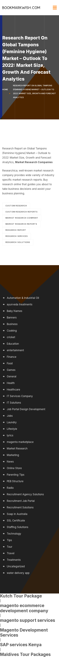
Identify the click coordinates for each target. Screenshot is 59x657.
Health (11, 383)
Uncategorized (16, 566)
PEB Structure (15, 481)
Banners (12, 317)
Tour (9, 546)
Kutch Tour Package (21, 596)
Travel (10, 553)
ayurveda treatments (19, 304)
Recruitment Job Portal (21, 500)
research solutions (17, 242)
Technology (14, 533)
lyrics (10, 435)
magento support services (27, 620)
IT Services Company (20, 396)
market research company (21, 218)
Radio (10, 487)
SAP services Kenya (21, 644)
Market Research (17, 448)
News (10, 461)
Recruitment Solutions (20, 507)
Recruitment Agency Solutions (25, 494)
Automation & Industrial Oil (23, 297)
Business (12, 324)
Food (10, 363)
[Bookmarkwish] (21, 7)
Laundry (12, 422)
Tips (9, 540)
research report (15, 230)
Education (13, 343)
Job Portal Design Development (26, 409)
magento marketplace (20, 441)
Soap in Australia (17, 514)
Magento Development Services (24, 632)
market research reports (21, 224)
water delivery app (18, 572)
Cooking (12, 330)
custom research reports (21, 212)
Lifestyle (12, 428)
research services (16, 236)
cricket (11, 337)
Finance (11, 356)
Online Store (14, 468)
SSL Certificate (16, 520)
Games (11, 369)
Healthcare (13, 389)
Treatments (14, 559)
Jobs (10, 415)
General (11, 376)
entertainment (15, 350)
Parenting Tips (15, 474)
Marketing (13, 455)
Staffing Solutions (17, 527)
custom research (16, 206)
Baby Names (14, 311)
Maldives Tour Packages (25, 654)
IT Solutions (14, 402)
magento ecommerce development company (24, 608)
